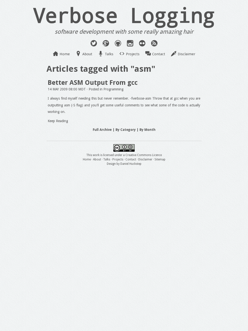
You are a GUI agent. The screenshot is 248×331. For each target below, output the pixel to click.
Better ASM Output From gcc (93, 82)
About (87, 54)
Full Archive (102, 130)
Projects (133, 54)
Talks (109, 54)
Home (65, 54)
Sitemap (160, 159)
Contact (158, 54)
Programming (113, 89)
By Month (147, 130)
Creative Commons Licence (143, 155)
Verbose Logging (124, 14)
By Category (126, 130)
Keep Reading (58, 121)
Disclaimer (186, 54)
